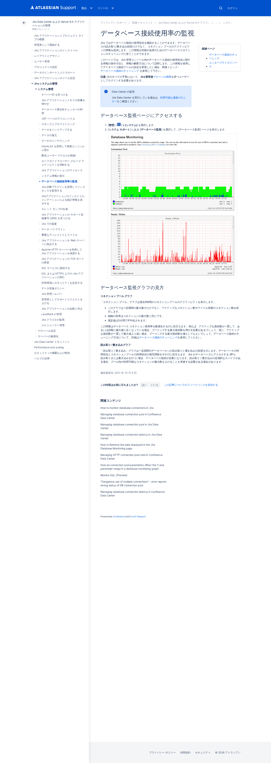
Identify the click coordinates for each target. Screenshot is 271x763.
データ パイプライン (53, 229)
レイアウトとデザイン (47, 55)
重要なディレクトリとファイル (59, 234)
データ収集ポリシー (53, 288)
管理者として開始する (47, 44)
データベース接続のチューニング (119, 70)
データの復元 (49, 135)
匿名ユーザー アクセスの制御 (58, 155)
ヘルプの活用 (42, 358)
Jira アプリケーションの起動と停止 (62, 308)
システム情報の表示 (53, 175)
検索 (221, 8)
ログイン (232, 8)
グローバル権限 (162, 76)
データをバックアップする (56, 129)
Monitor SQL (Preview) (113, 475)
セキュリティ (203, 752)
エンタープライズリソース (223, 64)
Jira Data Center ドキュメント (52, 341)
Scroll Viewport (137, 516)
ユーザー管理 (42, 61)
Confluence (119, 516)
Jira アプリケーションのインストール (56, 50)
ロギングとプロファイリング (58, 124)
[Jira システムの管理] (216, 22)
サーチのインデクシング (55, 140)
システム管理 (45, 89)
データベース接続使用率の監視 (59, 181)
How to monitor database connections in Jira (127, 407)
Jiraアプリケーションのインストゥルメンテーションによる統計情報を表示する (62, 199)
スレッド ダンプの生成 (54, 208)
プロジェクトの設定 (45, 66)
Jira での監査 (49, 223)
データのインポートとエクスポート (54, 72)
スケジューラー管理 (53, 325)
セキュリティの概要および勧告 (52, 352)
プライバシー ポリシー (162, 752)
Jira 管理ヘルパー (51, 293)
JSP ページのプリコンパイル (58, 118)
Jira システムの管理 (45, 83)
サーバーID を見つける (54, 94)
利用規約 (185, 752)
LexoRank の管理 (51, 314)
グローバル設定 (47, 330)
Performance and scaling (49, 347)
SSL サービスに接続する (55, 268)
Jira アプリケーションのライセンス (62, 170)
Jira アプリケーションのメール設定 (54, 78)
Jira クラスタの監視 (53, 319)
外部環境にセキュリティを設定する (62, 282)
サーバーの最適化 (48, 336)
